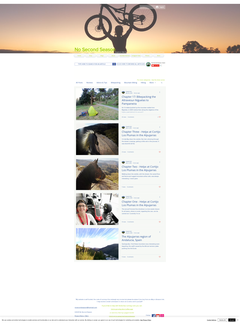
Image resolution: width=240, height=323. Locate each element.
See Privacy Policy (145, 320)
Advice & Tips (102, 83)
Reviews (89, 83)
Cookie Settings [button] (211, 320)
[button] (162, 83)
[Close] (238, 319)
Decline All (222, 320)
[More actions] (160, 92)
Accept (232, 320)
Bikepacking (115, 83)
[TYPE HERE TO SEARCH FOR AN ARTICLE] (114, 64)
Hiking (143, 83)
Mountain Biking (130, 83)
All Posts (79, 83)
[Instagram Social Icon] (162, 316)
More (152, 83)
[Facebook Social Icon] (154, 316)
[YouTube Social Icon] (158, 316)
